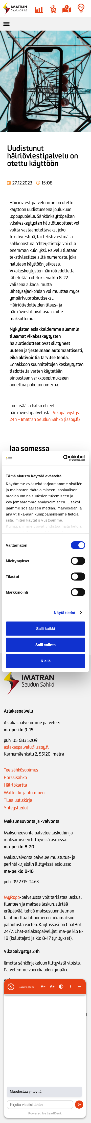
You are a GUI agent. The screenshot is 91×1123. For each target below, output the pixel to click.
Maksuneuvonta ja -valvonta (31, 821)
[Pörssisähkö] (39, 9)
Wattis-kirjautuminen (24, 793)
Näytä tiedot (64, 613)
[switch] (78, 561)
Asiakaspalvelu (18, 711)
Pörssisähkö (15, 777)
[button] (6, 23)
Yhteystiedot (16, 808)
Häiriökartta (15, 785)
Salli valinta (45, 644)
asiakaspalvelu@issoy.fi (26, 747)
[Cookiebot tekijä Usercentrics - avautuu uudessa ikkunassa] (64, 458)
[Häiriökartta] (67, 9)
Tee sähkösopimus (21, 770)
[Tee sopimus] (53, 9)
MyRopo (12, 897)
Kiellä (46, 661)
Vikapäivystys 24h (22, 951)
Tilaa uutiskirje (18, 800)
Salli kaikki (45, 628)
